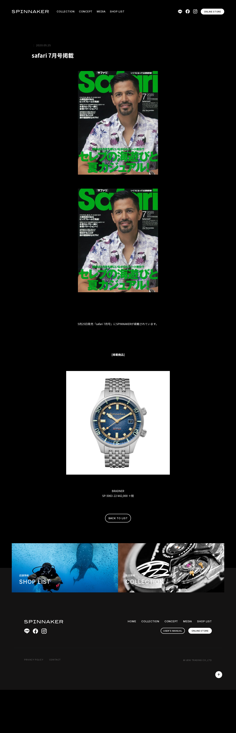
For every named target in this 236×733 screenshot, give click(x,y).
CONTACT (55, 659)
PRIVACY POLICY (33, 659)
